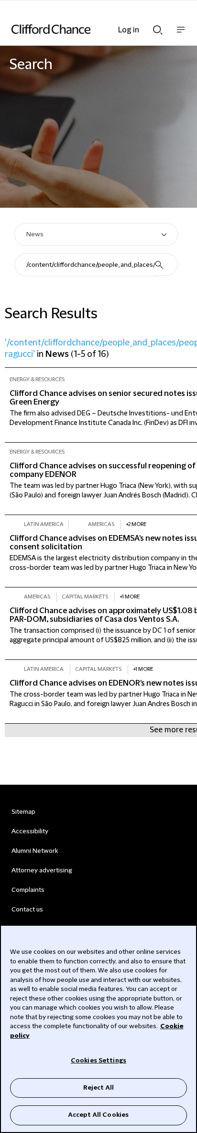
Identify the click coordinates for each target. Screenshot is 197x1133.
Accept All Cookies (98, 1115)
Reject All (98, 1088)
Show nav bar (181, 34)
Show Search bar (158, 27)
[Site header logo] (84, 29)
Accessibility (29, 831)
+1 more (130, 597)
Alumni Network (34, 851)
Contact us (27, 909)
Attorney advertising (41, 870)
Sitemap (23, 812)
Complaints (27, 890)
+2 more (136, 524)
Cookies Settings (98, 1060)
